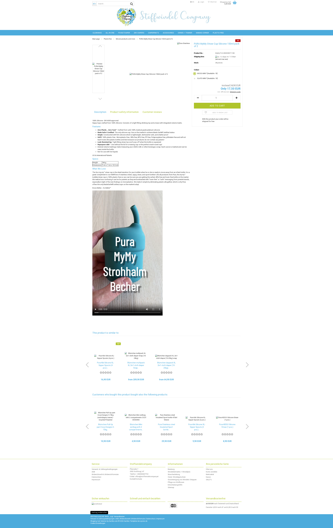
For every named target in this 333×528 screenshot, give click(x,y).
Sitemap (171, 487)
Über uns (209, 469)
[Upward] (328, 524)
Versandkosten (119, 516)
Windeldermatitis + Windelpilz (179, 472)
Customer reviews (152, 112)
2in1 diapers (139, 33)
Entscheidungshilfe (175, 485)
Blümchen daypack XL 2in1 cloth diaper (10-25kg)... (166, 365)
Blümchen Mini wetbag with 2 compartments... (136, 427)
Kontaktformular (136, 479)
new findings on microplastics (121, 182)
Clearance (97, 33)
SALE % (209, 480)
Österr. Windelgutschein (177, 477)
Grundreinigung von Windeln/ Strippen (182, 480)
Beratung (171, 469)
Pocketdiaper (124, 33)
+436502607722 (142, 474)
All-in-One (110, 33)
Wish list (213, 2)
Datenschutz (96, 477)
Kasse (208, 477)
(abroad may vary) (221, 59)
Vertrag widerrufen (99, 512)
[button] (192, 2)
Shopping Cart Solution (98, 521)
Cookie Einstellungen (97, 523)
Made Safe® (158, 132)
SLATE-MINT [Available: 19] (207, 78)
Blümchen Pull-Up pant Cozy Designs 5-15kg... (105, 427)
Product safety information (124, 112)
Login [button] (201, 2)
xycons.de (143, 521)
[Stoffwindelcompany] (166, 17)
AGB (93, 472)
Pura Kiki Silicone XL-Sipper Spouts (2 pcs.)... (196, 427)
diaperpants (153, 33)
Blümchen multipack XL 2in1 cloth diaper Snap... (136, 365)
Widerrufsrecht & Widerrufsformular (105, 474)
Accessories (168, 33)
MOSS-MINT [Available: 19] (207, 73)
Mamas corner (202, 33)
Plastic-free (218, 33)
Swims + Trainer (185, 33)
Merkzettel (210, 474)
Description (100, 112)
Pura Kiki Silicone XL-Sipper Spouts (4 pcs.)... (105, 365)
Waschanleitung (174, 474)
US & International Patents (102, 155)
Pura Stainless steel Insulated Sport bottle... (166, 427)
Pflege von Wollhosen (176, 482)
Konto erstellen (211, 472)
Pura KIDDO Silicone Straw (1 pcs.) (227, 425)
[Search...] (131, 3)
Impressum (96, 480)
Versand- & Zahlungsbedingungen (104, 469)
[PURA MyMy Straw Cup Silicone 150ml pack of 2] (149, 74)
